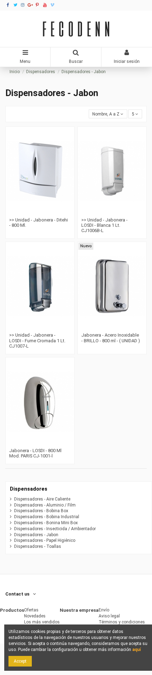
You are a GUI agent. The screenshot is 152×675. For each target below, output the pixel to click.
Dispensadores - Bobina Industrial (46, 516)
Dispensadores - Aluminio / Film (45, 505)
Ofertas (31, 610)
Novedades (35, 616)
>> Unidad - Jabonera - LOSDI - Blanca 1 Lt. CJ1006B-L (104, 225)
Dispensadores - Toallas (37, 546)
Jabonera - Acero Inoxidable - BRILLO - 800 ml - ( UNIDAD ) (110, 337)
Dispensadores (28, 489)
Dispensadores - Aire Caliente (42, 499)
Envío (104, 610)
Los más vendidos (42, 622)
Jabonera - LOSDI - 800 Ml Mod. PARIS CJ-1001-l (35, 453)
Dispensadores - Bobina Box (41, 510)
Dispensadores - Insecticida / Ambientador (55, 528)
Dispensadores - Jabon (36, 534)
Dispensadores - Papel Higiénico (44, 540)
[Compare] (35, 212)
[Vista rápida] (44, 212)
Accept (20, 661)
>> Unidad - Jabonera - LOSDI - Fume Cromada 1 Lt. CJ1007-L (37, 340)
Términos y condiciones (122, 622)
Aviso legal (109, 616)
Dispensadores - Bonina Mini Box (46, 522)
